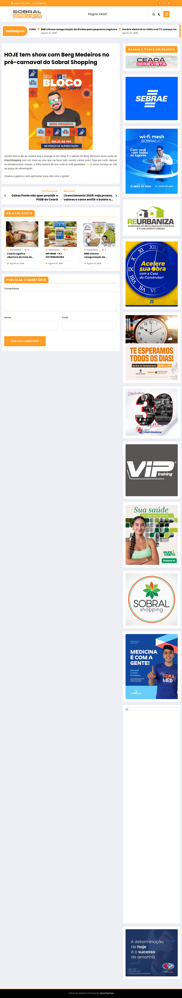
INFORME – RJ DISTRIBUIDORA (55, 255)
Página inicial (97, 14)
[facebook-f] (159, 3)
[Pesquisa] (153, 14)
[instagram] (168, 3)
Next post (69, 191)
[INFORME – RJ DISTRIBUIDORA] (61, 234)
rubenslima (15, 250)
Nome (7, 317)
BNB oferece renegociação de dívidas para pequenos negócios (54, 29)
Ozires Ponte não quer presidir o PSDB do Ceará (35, 197)
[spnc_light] (159, 14)
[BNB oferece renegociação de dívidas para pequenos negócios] (99, 234)
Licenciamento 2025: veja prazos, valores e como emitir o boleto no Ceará (88, 197)
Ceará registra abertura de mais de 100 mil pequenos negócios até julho (19, 255)
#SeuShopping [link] (12, 160)
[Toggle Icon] (166, 14)
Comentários (11, 288)
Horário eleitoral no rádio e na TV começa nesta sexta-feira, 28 (136, 29)
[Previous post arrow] (5, 195)
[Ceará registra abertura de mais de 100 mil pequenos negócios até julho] (22, 234)
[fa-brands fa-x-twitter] (164, 3)
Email (65, 317)
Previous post (50, 191)
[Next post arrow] (116, 195)
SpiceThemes (107, 993)
